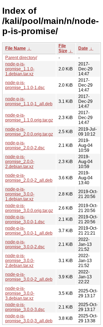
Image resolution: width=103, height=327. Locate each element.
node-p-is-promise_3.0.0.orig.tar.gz (29, 208)
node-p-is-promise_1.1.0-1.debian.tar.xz (19, 69)
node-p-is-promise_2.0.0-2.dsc (25, 145)
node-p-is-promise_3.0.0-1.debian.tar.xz (19, 194)
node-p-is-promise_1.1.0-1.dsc (25, 85)
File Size (63, 48)
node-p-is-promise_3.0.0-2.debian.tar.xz (19, 260)
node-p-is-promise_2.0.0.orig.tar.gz (29, 131)
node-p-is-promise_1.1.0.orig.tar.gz (29, 117)
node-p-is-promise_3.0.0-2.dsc (25, 244)
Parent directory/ (21, 57)
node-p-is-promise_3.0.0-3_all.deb (28, 318)
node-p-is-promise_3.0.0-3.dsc (25, 307)
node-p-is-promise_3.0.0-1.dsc (25, 219)
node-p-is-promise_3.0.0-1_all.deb (28, 230)
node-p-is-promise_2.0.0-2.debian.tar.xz (19, 161)
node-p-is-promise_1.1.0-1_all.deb (28, 101)
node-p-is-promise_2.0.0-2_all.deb (28, 178)
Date (83, 48)
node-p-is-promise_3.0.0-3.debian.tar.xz (19, 293)
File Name (15, 48)
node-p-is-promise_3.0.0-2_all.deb (28, 277)
